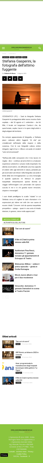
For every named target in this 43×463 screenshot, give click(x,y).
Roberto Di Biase (9, 73)
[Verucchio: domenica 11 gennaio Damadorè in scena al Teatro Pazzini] (8, 288)
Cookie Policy (21, 454)
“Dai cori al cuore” (23, 228)
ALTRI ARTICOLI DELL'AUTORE (14, 223)
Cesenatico (12, 54)
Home (4, 54)
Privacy (30, 451)
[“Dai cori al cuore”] (8, 231)
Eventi (12, 57)
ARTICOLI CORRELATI (11, 219)
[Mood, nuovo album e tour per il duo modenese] (8, 277)
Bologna (18, 373)
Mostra (24, 57)
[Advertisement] (21, 22)
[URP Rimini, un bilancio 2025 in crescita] (8, 355)
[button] (40, 48)
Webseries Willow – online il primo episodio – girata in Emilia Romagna (27, 266)
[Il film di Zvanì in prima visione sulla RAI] (8, 242)
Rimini (18, 357)
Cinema (18, 382)
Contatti (12, 451)
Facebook (23, 456)
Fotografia (18, 57)
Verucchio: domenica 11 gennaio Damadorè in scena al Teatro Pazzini (27, 288)
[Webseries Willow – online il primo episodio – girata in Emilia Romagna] (8, 267)
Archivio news (21, 451)
